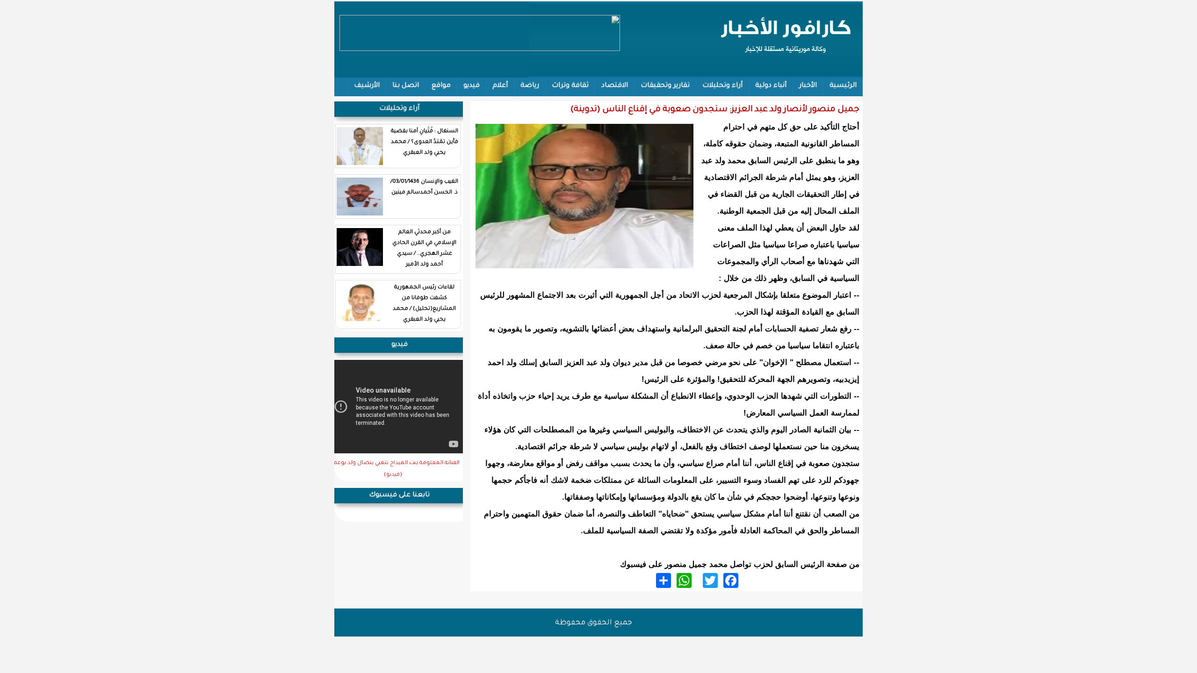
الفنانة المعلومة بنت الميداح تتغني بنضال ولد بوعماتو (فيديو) (393, 469)
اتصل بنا (405, 86)
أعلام (500, 86)
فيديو (471, 86)
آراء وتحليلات (722, 86)
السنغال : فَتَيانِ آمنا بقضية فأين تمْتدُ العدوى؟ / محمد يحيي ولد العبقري (424, 142)
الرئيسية (843, 86)
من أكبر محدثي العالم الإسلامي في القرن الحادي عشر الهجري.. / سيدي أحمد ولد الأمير (424, 248)
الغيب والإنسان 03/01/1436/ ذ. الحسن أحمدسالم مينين (424, 187)
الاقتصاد (614, 86)
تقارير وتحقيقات (665, 86)
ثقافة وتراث (570, 86)
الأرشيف (367, 86)
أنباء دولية (770, 86)
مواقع (441, 86)
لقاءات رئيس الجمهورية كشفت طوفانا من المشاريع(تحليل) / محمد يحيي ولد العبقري (424, 304)
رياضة (529, 86)
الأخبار (808, 86)
